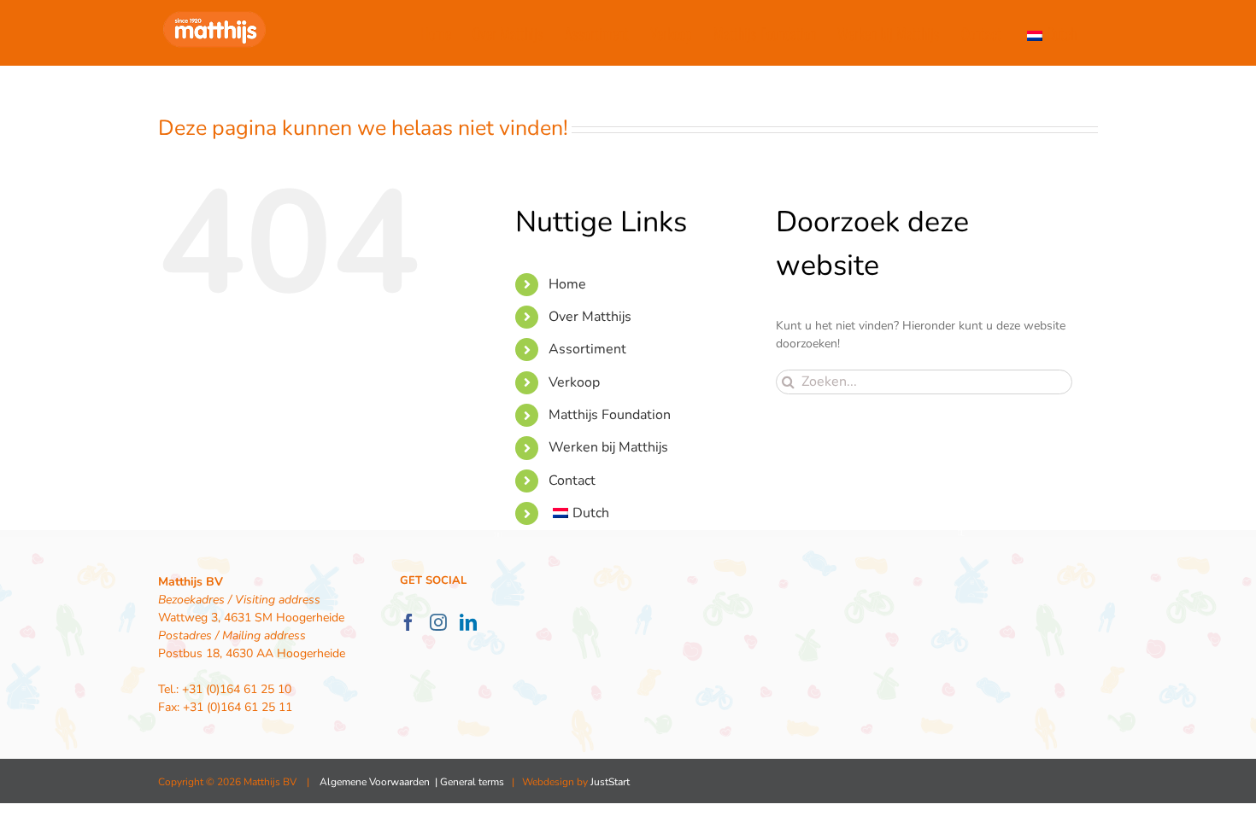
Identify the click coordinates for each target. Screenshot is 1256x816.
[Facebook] (408, 622)
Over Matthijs (590, 316)
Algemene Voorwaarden (375, 782)
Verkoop (574, 382)
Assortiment (587, 349)
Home (567, 284)
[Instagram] (438, 622)
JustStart (610, 782)
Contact (572, 480)
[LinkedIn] (468, 622)
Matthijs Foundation (610, 414)
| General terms (468, 782)
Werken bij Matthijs (608, 447)
